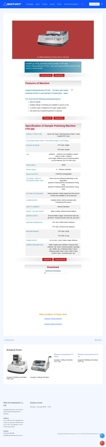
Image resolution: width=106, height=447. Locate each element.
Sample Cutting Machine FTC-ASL (63, 361)
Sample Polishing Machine (53, 324)
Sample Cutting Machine (39, 377)
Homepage (29, 4)
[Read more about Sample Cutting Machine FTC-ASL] (65, 355)
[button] (78, 4)
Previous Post (8, 340)
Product (44, 4)
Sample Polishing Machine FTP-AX (88, 361)
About (38, 4)
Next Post (99, 340)
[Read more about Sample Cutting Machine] (41, 364)
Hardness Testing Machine (53, 319)
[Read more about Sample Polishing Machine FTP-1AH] (17, 364)
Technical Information (71, 4)
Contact (52, 4)
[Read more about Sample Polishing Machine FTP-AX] (88, 355)
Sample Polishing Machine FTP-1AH (17, 378)
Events (59, 4)
